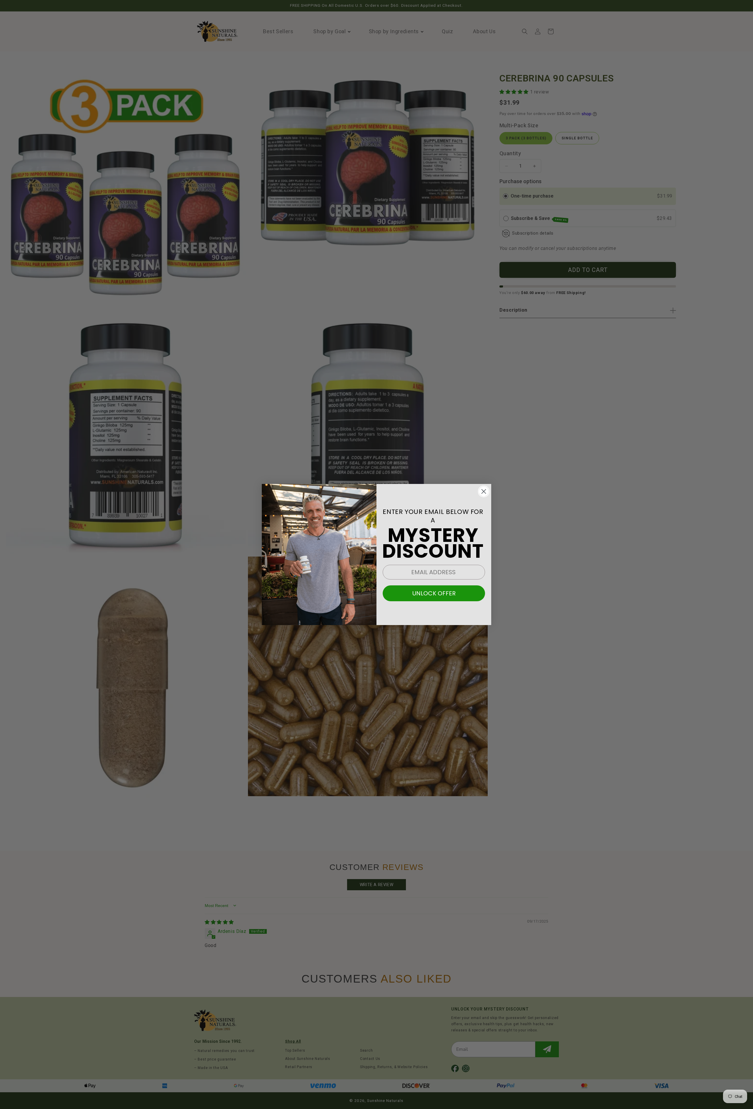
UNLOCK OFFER (434, 593)
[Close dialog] (484, 491)
